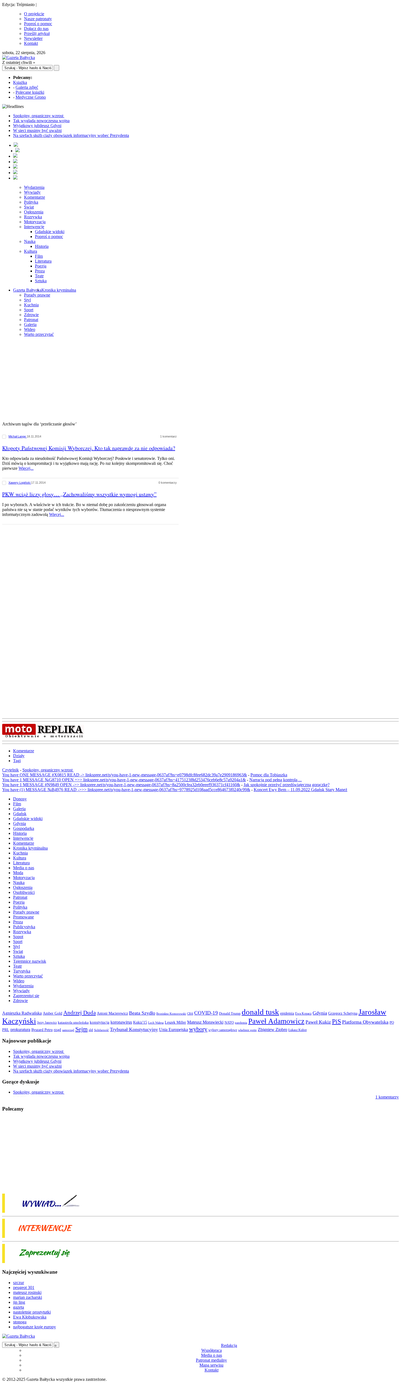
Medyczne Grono (31, 97)
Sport (28, 309)
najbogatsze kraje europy (34, 1327)
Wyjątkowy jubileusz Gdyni (37, 125)
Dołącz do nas (36, 28)
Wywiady (32, 192)
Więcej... (26, 468)
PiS (336, 1021)
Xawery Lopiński (19, 482)
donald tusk (260, 1012)
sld (91, 1030)
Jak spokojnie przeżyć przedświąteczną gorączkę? (287, 784)
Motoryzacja (35, 221)
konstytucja (99, 1022)
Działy (19, 755)
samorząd (68, 1030)
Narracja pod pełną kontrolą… (275, 779)
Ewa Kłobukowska (29, 1317)
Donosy (20, 799)
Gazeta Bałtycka (27, 290)
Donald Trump (230, 1013)
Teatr (39, 276)
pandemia (241, 1022)
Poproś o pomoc (38, 23)
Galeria (30, 324)
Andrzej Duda (79, 1012)
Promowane (23, 917)
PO (392, 1022)
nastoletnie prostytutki (32, 1312)
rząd (57, 1029)
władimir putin (247, 1030)
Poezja (40, 266)
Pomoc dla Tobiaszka (268, 775)
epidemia (287, 1013)
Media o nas (23, 867)
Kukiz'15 (140, 1022)
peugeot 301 (23, 1287)
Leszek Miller (175, 1022)
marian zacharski (27, 1297)
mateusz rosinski (27, 1292)
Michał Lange (17, 436)
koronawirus (121, 1022)
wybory (198, 1029)
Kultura (30, 251)
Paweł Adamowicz (276, 1021)
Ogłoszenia (33, 212)
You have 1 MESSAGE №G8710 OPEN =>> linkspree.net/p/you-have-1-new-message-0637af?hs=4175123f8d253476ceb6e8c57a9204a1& (124, 779)
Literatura (43, 261)
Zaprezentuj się (26, 995)
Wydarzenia (34, 187)
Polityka (31, 202)
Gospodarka (23, 828)
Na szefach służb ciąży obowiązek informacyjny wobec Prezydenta (71, 135)
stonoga (19, 1322)
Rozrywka (33, 217)
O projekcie (34, 13)
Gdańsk (19, 813)
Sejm (81, 1029)
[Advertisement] (200, 379)
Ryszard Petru (42, 1030)
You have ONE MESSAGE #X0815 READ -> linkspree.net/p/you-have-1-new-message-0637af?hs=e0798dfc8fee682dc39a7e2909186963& (124, 775)
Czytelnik (10, 770)
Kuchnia (31, 305)
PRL (5, 1030)
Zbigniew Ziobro (272, 1029)
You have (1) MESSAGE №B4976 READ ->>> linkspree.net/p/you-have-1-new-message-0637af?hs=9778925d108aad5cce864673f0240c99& (126, 789)
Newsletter (33, 38)
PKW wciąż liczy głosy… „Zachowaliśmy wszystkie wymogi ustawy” (79, 494)
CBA (190, 1013)
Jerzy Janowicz (47, 1022)
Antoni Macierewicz (112, 1013)
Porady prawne (37, 295)
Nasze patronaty (38, 18)
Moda (18, 872)
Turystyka (21, 971)
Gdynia (19, 823)
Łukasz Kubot (297, 1030)
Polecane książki (30, 92)
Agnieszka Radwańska (22, 1013)
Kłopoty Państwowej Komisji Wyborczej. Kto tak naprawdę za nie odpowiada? (88, 448)
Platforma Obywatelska (365, 1022)
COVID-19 (206, 1013)
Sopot (18, 936)
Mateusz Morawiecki (205, 1022)
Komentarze (34, 197)
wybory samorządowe (222, 1030)
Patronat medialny (211, 1360)
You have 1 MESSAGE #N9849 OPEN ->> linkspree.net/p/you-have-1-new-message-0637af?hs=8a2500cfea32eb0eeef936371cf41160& (121, 784)
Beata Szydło (142, 1013)
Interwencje (34, 226)
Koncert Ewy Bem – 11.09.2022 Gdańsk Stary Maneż (300, 789)
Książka (20, 82)
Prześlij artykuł (37, 33)
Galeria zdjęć (27, 87)
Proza (40, 271)
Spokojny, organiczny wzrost (38, 115)
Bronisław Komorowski (171, 1013)
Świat (29, 207)
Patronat (31, 319)
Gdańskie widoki (49, 231)
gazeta (18, 1307)
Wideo (29, 329)
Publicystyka (24, 926)
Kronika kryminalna (58, 290)
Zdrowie (31, 314)
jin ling (19, 1302)
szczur (18, 1282)
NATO (229, 1022)
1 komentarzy (387, 1097)
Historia (42, 246)
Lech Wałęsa (156, 1022)
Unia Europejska (173, 1029)
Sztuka (41, 280)
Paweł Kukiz (318, 1022)
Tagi (17, 760)
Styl (27, 300)
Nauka (29, 241)
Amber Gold (52, 1013)
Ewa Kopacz (303, 1013)
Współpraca (211, 1350)
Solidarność (101, 1030)
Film (39, 256)
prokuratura (20, 1029)
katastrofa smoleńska (73, 1022)
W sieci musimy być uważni (37, 130)
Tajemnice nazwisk (29, 961)
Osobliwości (24, 892)
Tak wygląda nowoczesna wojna (41, 120)
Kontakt (31, 43)
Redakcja (229, 1345)
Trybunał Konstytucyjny (134, 1029)
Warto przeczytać (39, 334)
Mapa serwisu (211, 1365)
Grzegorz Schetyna (342, 1013)
